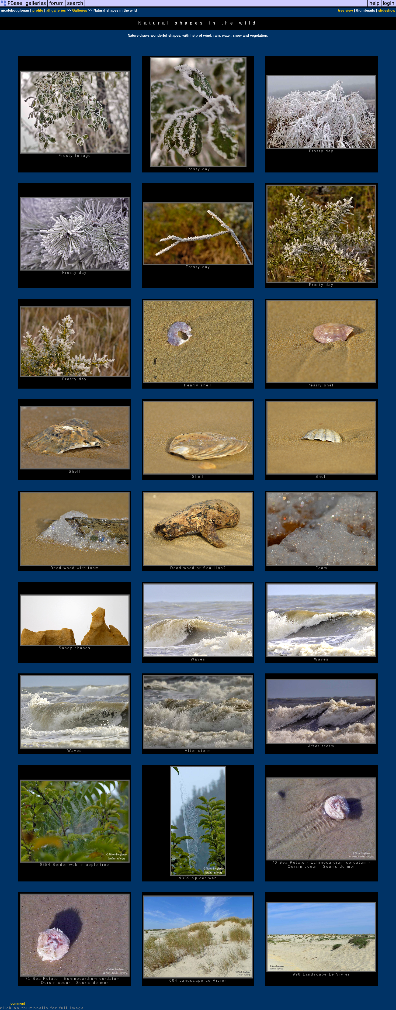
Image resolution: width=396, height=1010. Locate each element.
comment (18, 1003)
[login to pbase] (388, 6)
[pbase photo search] (75, 6)
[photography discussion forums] (56, 6)
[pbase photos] (12, 6)
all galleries (56, 10)
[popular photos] (226, 6)
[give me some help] (374, 6)
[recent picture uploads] (36, 6)
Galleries (79, 10)
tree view (345, 10)
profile (37, 10)
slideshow (386, 10)
